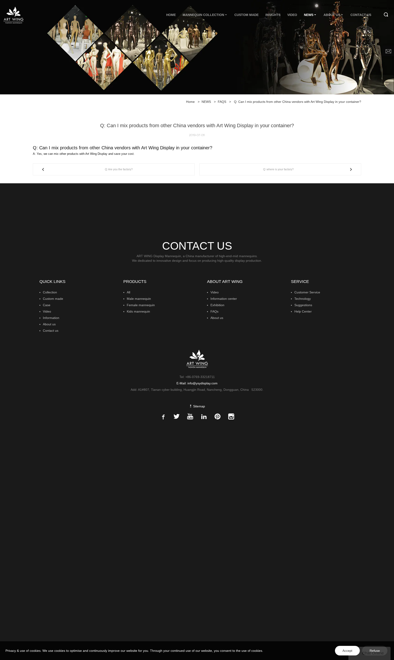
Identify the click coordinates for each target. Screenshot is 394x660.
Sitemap (198, 406)
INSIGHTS (272, 15)
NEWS (308, 15)
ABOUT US (332, 15)
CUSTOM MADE (246, 15)
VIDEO (292, 15)
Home (190, 102)
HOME (171, 15)
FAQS (222, 102)
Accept (347, 650)
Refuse (375, 650)
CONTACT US (360, 15)
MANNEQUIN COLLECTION (203, 15)
